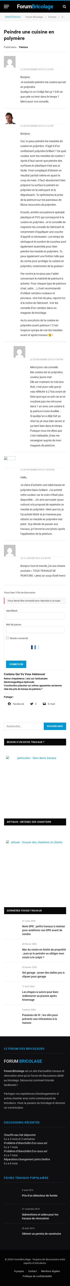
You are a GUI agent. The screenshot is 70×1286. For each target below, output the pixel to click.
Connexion (16, 664)
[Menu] (6, 6)
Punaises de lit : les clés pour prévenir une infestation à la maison (40, 1018)
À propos (19, 1271)
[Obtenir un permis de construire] (11, 1233)
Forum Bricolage (34, 17)
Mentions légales (50, 1271)
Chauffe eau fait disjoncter (20, 1134)
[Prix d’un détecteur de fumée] (11, 1194)
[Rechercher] (64, 6)
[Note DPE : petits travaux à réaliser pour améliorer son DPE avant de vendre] (11, 925)
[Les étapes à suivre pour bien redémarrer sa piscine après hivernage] (11, 991)
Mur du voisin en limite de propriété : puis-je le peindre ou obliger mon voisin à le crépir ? (44, 953)
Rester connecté (19, 638)
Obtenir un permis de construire (41, 1233)
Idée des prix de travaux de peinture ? (23, 689)
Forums (52, 17)
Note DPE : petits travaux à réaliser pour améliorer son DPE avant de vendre (43, 930)
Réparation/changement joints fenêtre (27, 1159)
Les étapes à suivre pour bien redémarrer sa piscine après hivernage (40, 995)
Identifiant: (12, 610)
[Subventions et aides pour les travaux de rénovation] (11, 1213)
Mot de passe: (14, 624)
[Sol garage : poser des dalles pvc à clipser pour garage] (11, 971)
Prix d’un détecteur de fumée (40, 1195)
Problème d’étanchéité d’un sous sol (25, 1143)
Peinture (23, 47)
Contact (32, 1271)
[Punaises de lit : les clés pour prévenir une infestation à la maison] (11, 1014)
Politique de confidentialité (37, 1276)
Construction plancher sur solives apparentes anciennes (33, 685)
